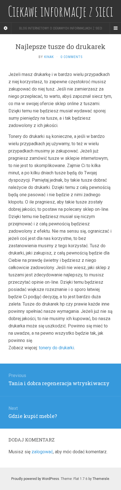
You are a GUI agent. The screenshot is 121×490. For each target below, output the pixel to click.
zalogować (42, 451)
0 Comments (71, 57)
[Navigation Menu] (115, 28)
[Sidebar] (5, 28)
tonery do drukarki (56, 347)
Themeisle (101, 479)
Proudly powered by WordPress (35, 479)
